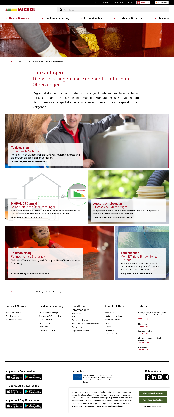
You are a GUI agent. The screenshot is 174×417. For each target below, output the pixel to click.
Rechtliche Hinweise (80, 320)
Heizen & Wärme (19, 18)
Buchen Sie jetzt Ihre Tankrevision (28, 161)
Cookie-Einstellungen (152, 406)
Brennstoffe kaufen (13, 312)
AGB (74, 316)
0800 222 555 (143, 319)
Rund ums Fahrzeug (57, 18)
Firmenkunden (93, 18)
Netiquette (109, 330)
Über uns (163, 18)
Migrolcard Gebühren (80, 330)
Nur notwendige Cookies (153, 400)
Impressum (76, 313)
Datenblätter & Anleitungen (116, 334)
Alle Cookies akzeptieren (153, 393)
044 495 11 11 (143, 342)
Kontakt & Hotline (112, 319)
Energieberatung (12, 316)
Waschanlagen (44, 323)
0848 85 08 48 (143, 333)
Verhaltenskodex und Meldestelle (85, 323)
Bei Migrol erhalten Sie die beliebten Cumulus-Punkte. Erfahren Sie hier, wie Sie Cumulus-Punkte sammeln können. (98, 378)
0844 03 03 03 (143, 326)
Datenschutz (77, 327)
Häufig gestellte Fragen (114, 316)
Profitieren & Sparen (130, 18)
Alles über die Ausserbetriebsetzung (112, 217)
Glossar (108, 327)
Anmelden (163, 3)
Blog (96, 2)
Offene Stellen (118, 2)
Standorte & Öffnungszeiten (50, 316)
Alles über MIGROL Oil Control (26, 217)
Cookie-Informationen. (114, 406)
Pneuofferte (44, 327)
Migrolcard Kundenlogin (48, 312)
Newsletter (109, 312)
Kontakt (106, 2)
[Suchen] (61, 9)
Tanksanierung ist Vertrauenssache (29, 273)
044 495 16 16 (143, 349)
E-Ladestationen (45, 319)
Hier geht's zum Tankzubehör (136, 273)
